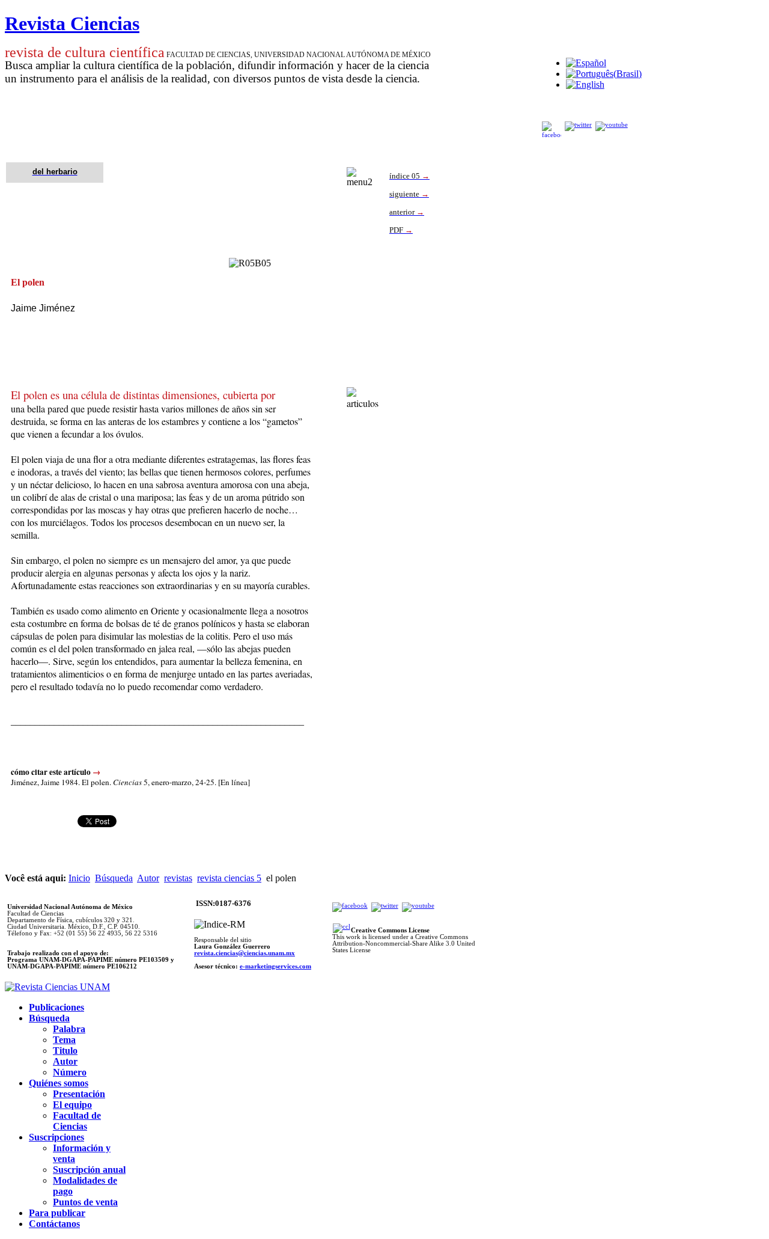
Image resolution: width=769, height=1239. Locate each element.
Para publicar (57, 1213)
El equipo (72, 1105)
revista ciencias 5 (229, 878)
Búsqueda (114, 878)
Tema (64, 1040)
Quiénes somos (58, 1083)
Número (70, 1072)
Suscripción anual (89, 1169)
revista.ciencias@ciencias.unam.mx (244, 953)
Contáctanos (54, 1224)
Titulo (65, 1050)
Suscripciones (56, 1137)
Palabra (69, 1029)
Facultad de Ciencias (77, 1120)
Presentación (79, 1094)
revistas (178, 878)
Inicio (79, 878)
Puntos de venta (85, 1202)
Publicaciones (56, 1007)
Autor (148, 878)
